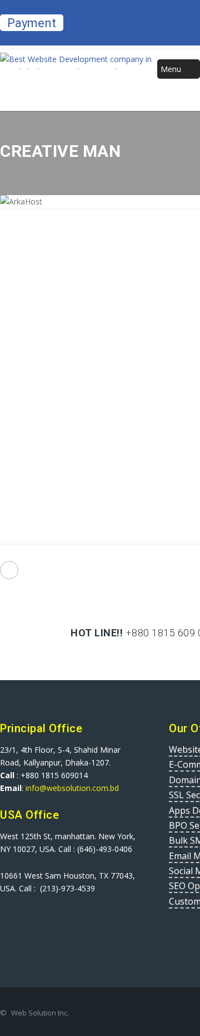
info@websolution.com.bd (71, 788)
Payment (31, 23)
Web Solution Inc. (40, 1013)
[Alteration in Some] (9, 570)
